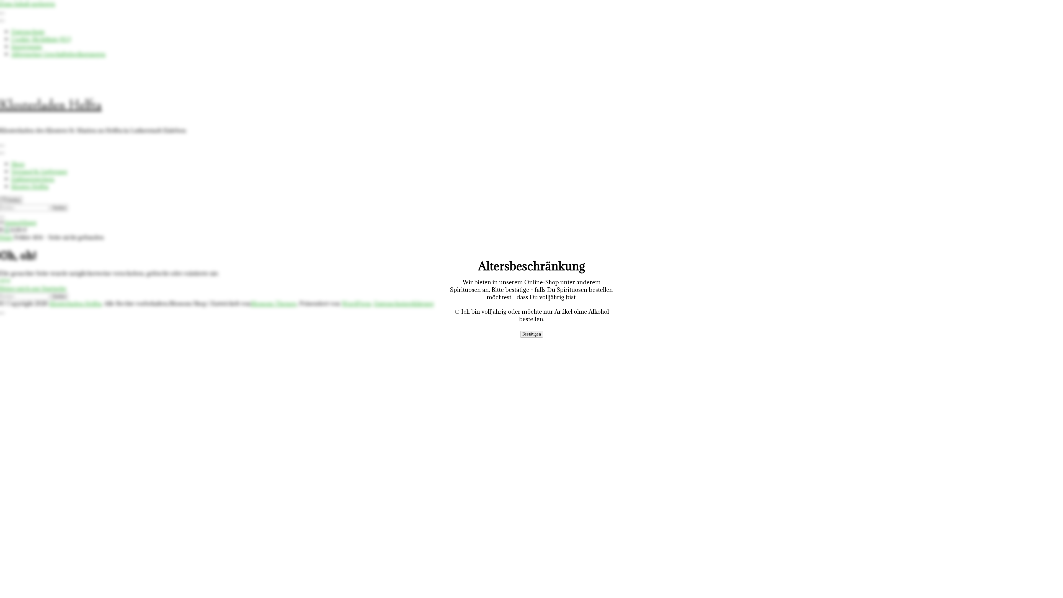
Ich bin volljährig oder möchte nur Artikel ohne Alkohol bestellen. (535, 315)
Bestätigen (531, 334)
